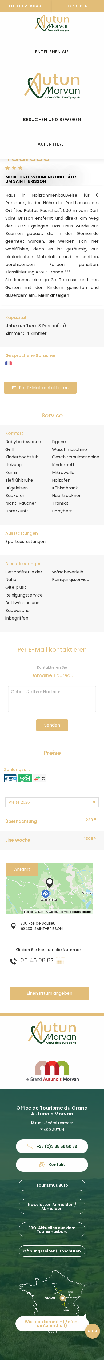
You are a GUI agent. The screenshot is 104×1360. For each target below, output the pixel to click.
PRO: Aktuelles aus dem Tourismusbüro (52, 1229)
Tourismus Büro (52, 1185)
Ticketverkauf (26, 6)
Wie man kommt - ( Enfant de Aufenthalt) (52, 1323)
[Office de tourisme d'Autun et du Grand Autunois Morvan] (51, 86)
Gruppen (78, 6)
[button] (52, 52)
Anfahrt (22, 869)
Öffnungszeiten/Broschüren (52, 1251)
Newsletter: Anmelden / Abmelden (52, 1206)
